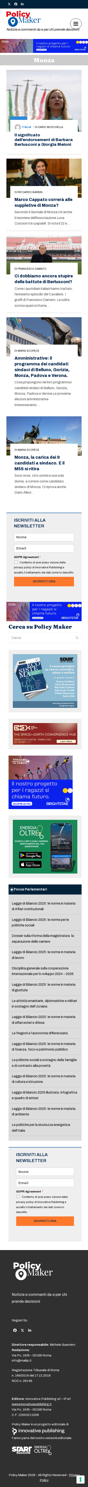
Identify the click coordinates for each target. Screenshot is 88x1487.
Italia (26, 127)
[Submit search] (77, 638)
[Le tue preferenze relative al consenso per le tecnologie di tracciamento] (80, 1479)
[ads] (44, 52)
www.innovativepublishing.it (32, 1404)
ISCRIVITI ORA (44, 581)
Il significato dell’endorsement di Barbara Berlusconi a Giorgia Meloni (44, 140)
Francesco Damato (32, 268)
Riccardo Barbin (30, 192)
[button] (75, 23)
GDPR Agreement (27, 557)
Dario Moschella (50, 127)
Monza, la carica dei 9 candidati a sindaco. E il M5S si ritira (40, 463)
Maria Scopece (28, 350)
